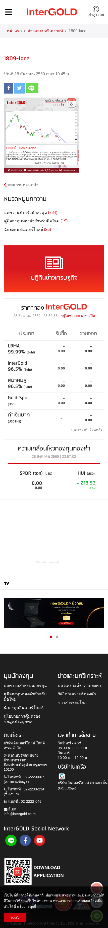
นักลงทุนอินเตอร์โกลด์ (23, 707)
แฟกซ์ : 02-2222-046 (24, 801)
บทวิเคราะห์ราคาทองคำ (79, 685)
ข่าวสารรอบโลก (72, 702)
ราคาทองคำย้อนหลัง (86, 429)
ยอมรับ (15, 917)
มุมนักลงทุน (18, 676)
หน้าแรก (14, 31)
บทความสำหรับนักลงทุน (25, 685)
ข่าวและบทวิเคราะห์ (45, 31)
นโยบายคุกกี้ (26, 906)
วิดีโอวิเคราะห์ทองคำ (77, 694)
